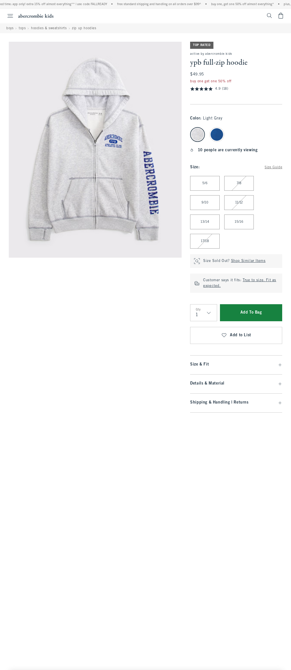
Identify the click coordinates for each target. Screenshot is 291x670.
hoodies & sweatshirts (49, 28)
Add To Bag (251, 312)
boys (9, 28)
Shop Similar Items (248, 261)
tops (22, 28)
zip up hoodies (84, 28)
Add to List (240, 335)
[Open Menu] (7, 16)
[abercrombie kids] (35, 16)
